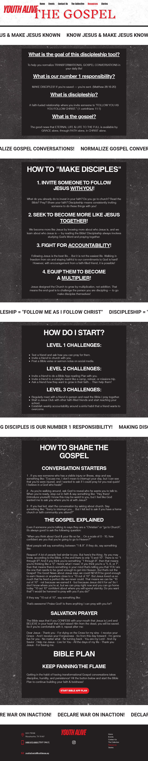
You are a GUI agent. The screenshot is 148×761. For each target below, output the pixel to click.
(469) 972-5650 (31, 742)
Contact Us (112, 740)
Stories (111, 747)
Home (110, 734)
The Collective (113, 742)
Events (111, 737)
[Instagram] (74, 742)
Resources (112, 745)
